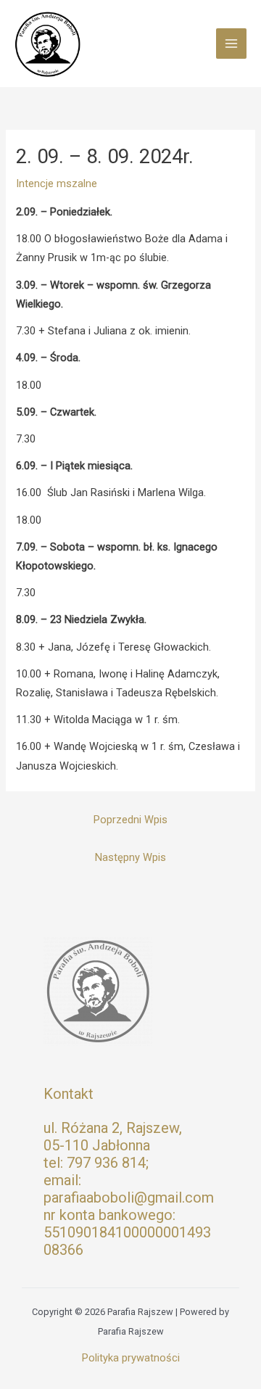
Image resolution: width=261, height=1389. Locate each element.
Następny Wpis (130, 857)
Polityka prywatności (131, 1357)
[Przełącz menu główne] (231, 43)
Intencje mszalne (56, 183)
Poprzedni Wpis (130, 819)
